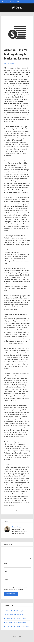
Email (5, 571)
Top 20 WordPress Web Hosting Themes (15, 611)
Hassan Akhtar (9, 63)
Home (2, 1)
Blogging (13, 510)
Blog (7, 1)
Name (6, 563)
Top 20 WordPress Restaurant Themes (15, 618)
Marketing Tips (21, 510)
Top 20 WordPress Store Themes (13, 615)
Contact (12, 1)
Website (6, 579)
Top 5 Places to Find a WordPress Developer (16, 626)
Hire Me (19, 1)
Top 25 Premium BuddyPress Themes (15, 622)
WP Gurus (17, 7)
